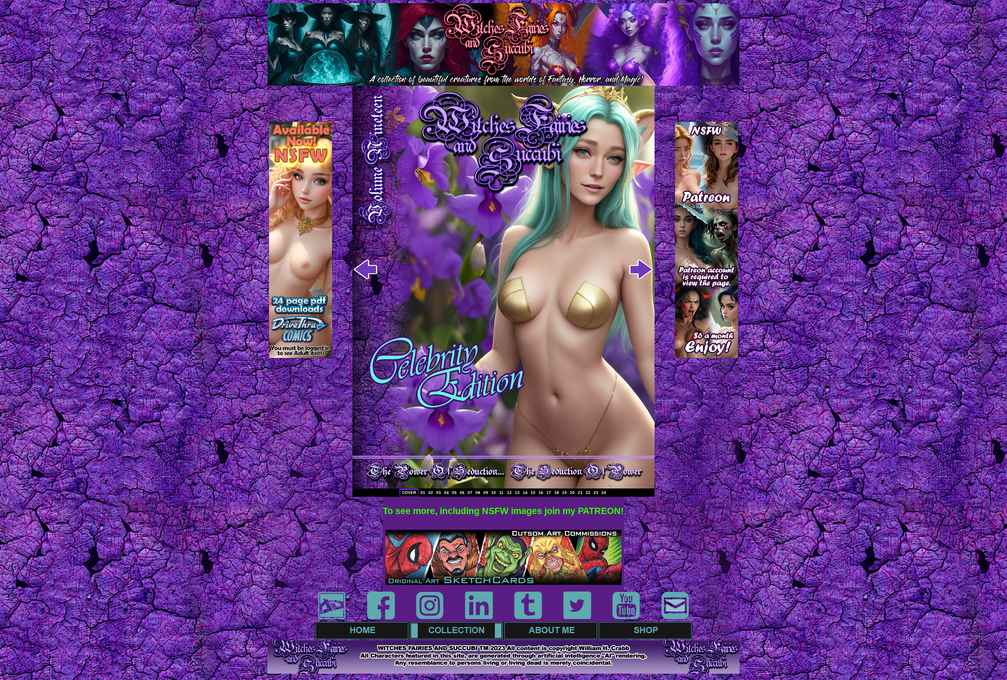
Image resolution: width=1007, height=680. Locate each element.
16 (541, 492)
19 (564, 492)
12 (509, 492)
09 (485, 492)
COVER (409, 492)
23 (596, 492)
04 (446, 492)
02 (430, 492)
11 (501, 492)
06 (462, 492)
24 (603, 492)
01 (423, 492)
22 (588, 492)
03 (438, 492)
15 (533, 492)
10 (493, 492)
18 (556, 492)
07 (470, 492)
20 (572, 492)
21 (580, 492)
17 (548, 492)
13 (517, 492)
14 (525, 492)
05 (454, 492)
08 (478, 492)
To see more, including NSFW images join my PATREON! (503, 511)
